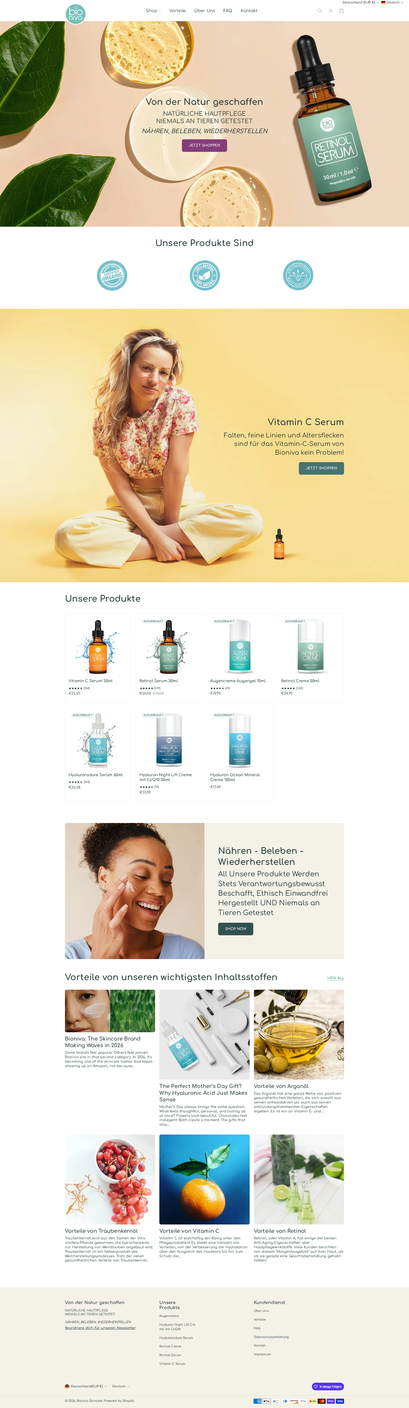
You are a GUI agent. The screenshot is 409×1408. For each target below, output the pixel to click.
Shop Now (235, 929)
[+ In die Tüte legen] (123, 662)
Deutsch (118, 1386)
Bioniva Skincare (89, 1400)
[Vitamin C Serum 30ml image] (98, 646)
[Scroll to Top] (399, 1390)
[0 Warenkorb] (341, 10)
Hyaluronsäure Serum (176, 1338)
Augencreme (169, 1316)
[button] (153, 11)
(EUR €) (87, 1386)
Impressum (262, 1354)
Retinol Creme (170, 1346)
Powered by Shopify (119, 1400)
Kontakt (249, 11)
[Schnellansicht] (123, 671)
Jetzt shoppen (204, 145)
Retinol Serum (170, 1355)
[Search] (319, 10)
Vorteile (177, 11)
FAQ (227, 11)
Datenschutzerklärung (271, 1337)
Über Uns (204, 11)
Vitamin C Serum (172, 1363)
